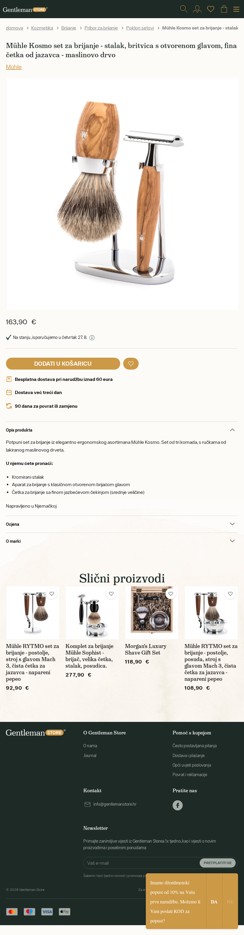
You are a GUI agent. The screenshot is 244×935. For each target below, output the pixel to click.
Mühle (14, 66)
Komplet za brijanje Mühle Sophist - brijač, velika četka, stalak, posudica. (89, 656)
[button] (131, 364)
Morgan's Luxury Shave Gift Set (146, 649)
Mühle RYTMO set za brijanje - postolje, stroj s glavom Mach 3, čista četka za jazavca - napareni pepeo (32, 663)
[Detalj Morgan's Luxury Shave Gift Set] (152, 613)
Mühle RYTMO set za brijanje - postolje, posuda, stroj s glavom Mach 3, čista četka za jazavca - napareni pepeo (211, 663)
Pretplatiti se (218, 862)
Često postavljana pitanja (195, 745)
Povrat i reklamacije (190, 774)
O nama (90, 745)
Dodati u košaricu (63, 363)
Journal (89, 755)
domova (14, 27)
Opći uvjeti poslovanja (192, 765)
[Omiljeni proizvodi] (210, 9)
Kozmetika (42, 27)
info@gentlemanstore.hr (115, 804)
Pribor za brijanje (101, 27)
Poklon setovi (140, 27)
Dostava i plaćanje (188, 755)
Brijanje (68, 27)
